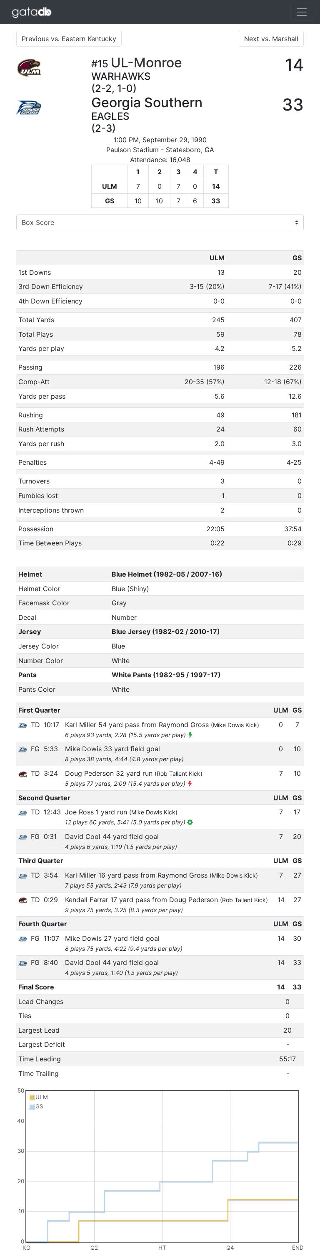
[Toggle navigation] (301, 12)
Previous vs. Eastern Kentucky (69, 39)
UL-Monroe (146, 62)
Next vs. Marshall (271, 39)
